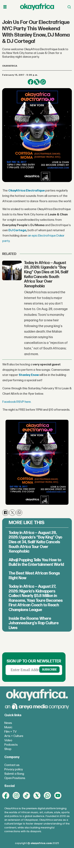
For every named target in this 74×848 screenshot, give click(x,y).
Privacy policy (13, 769)
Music (8, 727)
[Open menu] (5, 7)
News (8, 723)
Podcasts (11, 745)
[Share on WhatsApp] (43, 82)
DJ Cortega (17, 230)
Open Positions (14, 778)
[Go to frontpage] (37, 7)
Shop (7, 749)
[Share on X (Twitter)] (37, 82)
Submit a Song (14, 774)
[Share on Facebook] (30, 82)
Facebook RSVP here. (16, 402)
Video (8, 740)
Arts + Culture (13, 736)
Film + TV (10, 732)
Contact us (12, 765)
